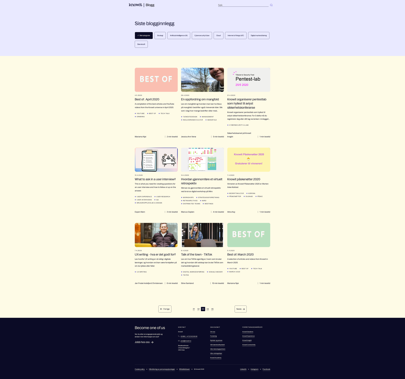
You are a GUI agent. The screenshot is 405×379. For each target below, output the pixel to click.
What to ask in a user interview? (155, 179)
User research (163, 196)
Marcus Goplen (187, 212)
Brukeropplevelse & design (149, 203)
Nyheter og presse (216, 340)
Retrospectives (190, 200)
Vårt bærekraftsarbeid (217, 345)
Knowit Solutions (247, 332)
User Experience (144, 196)
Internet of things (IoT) (236, 35)
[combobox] (243, 5)
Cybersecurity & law (201, 35)
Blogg (150, 5)
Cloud (218, 35)
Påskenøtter (235, 196)
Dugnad (249, 196)
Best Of (152, 113)
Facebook (266, 369)
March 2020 (234, 272)
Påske (260, 196)
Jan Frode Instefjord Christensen (149, 283)
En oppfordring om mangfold (200, 99)
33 (203, 309)
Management (208, 117)
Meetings (209, 204)
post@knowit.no (186, 341)
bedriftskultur (236, 193)
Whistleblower (184, 369)
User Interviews (144, 200)
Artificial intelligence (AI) (179, 35)
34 (208, 309)
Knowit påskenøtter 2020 (243, 179)
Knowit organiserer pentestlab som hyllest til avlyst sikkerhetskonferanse (246, 103)
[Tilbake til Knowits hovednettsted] (135, 5)
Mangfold (212, 120)
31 (194, 309)
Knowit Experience (248, 336)
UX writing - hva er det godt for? (155, 254)
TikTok (186, 275)
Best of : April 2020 (147, 99)
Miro (204, 200)
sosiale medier (216, 272)
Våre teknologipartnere (217, 349)
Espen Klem (140, 212)
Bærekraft (141, 44)
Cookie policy (140, 369)
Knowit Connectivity (248, 345)
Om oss (212, 332)
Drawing (141, 116)
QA (157, 200)
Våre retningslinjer (216, 353)
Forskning (213, 336)
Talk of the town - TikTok (196, 254)
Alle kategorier (144, 35)
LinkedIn (243, 369)
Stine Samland (187, 283)
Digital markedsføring (259, 35)
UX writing (142, 272)
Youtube (141, 113)
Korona (251, 193)
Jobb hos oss (142, 342)
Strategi (160, 35)
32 (198, 309)
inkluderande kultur (193, 120)
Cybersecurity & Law (239, 125)
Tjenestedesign (190, 117)
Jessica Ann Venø (188, 137)
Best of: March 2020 (240, 254)
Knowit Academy (215, 358)
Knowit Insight (247, 340)
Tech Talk (165, 113)
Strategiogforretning (208, 197)
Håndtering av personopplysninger (162, 369)
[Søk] (271, 5)
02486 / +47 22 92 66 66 (189, 336)
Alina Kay (231, 212)
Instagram (254, 369)
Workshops (188, 197)
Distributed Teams (191, 204)
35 (212, 309)
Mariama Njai (140, 137)
